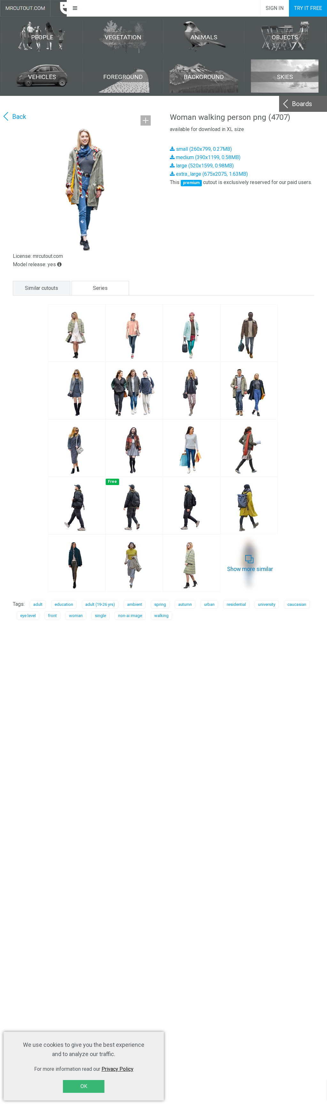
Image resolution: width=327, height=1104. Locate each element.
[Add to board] (146, 120)
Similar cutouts (41, 288)
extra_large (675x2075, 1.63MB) (211, 174)
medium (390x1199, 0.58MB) (207, 157)
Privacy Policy (117, 1069)
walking (161, 615)
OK (83, 1086)
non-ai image (130, 615)
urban (209, 604)
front (52, 615)
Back (19, 116)
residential (236, 604)
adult (37, 604)
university (266, 604)
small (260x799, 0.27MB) (203, 149)
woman (76, 615)
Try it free (308, 8)
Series (100, 288)
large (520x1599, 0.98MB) (204, 166)
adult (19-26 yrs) (100, 604)
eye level (28, 615)
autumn (185, 604)
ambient (134, 604)
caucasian (296, 604)
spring (160, 604)
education (64, 604)
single (100, 615)
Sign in (275, 8)
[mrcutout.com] (33, 8)
